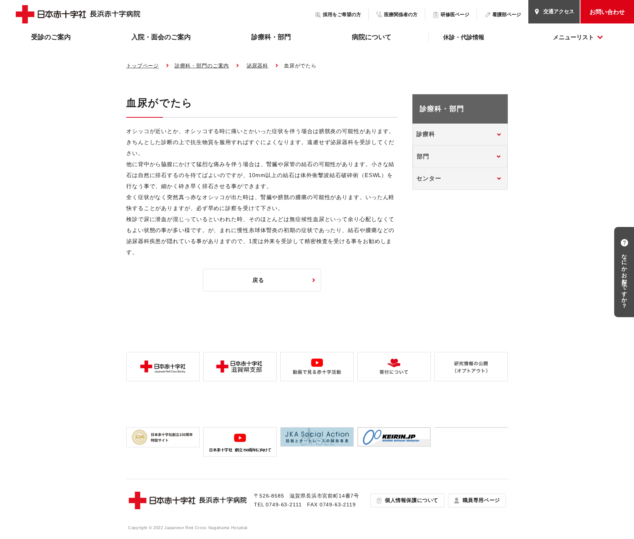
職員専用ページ (481, 500)
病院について (371, 37)
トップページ (142, 66)
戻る (258, 280)
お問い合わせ (607, 12)
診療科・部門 (271, 37)
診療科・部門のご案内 (202, 66)
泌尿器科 (257, 66)
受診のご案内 (51, 37)
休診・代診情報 (463, 37)
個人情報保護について (411, 500)
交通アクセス (558, 11)
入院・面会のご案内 (161, 37)
